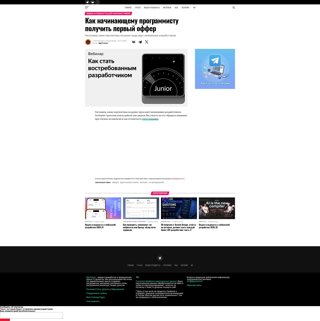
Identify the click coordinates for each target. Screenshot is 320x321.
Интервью (167, 7)
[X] (147, 42)
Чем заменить (93, 301)
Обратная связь (194, 285)
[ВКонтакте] (134, 42)
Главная (128, 7)
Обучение (185, 7)
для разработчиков (129, 182)
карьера (144, 182)
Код (176, 7)
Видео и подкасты (152, 7)
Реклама (90, 289)
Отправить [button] (5, 320)
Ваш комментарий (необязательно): (18, 311)
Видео (116, 182)
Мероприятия (118, 289)
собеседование (157, 182)
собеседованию (150, 118)
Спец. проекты (103, 289)
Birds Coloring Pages (95, 297)
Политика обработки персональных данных (156, 281)
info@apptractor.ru (178, 179)
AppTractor (103, 43)
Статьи (137, 7)
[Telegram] (140, 42)
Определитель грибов (96, 293)
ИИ (194, 7)
